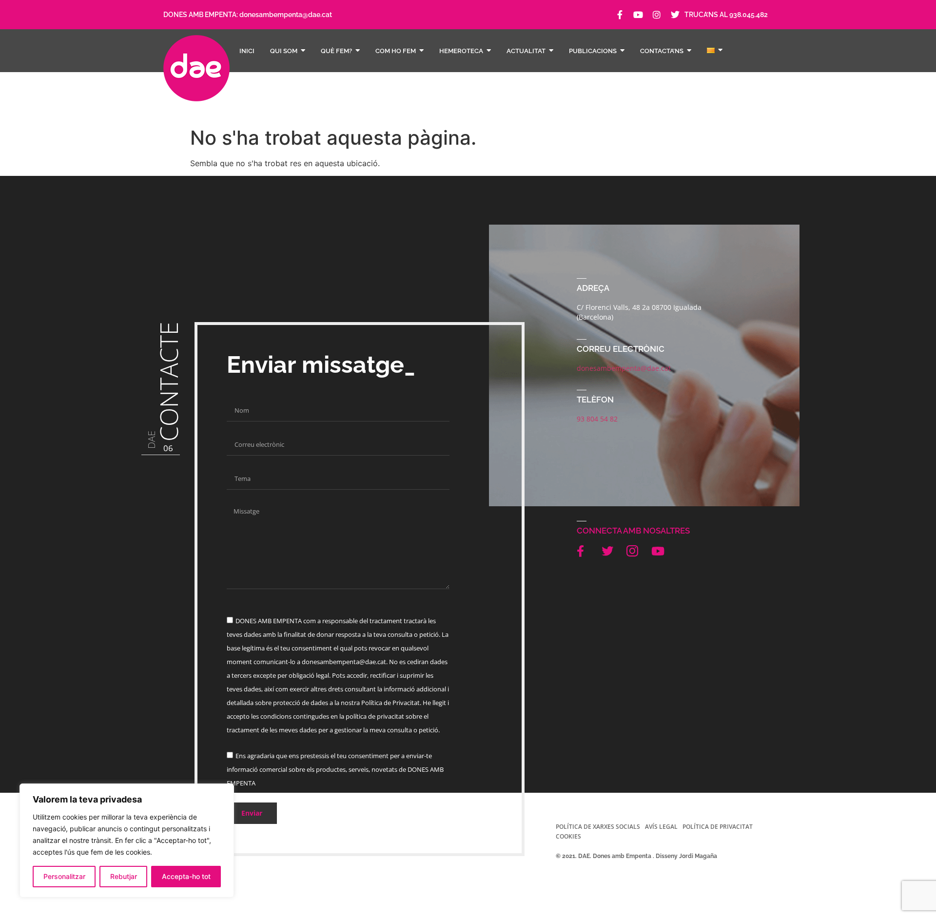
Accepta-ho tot (186, 876)
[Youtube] (638, 14)
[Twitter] (675, 14)
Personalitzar (64, 876)
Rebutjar (123, 876)
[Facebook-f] (619, 14)
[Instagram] (656, 14)
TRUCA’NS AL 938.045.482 (726, 15)
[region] (127, 840)
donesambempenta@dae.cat (285, 15)
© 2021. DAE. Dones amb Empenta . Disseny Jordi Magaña (636, 856)
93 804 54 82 (597, 418)
